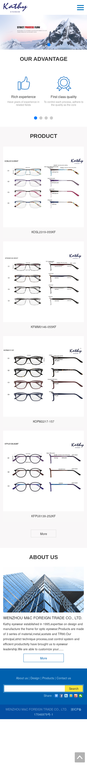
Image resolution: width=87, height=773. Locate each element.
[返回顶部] (80, 757)
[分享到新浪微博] (76, 695)
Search (74, 688)
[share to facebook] (61, 695)
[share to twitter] (66, 695)
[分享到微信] (81, 695)
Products (48, 678)
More (43, 534)
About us (22, 678)
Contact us (64, 678)
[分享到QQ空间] (71, 695)
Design (35, 678)
